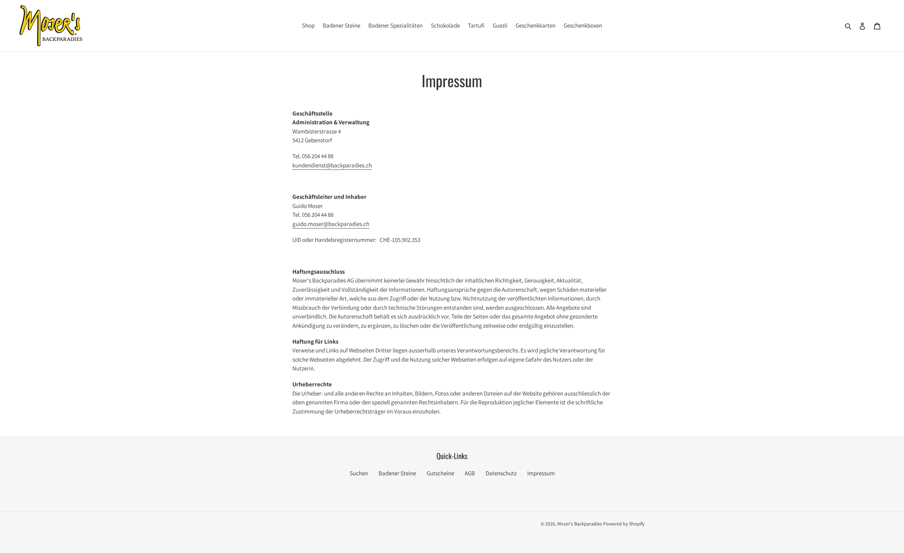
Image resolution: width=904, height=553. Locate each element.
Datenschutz (501, 473)
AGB (470, 473)
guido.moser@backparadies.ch (330, 224)
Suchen (359, 473)
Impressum (541, 473)
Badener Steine (397, 473)
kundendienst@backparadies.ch (332, 165)
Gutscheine (440, 473)
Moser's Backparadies (579, 524)
